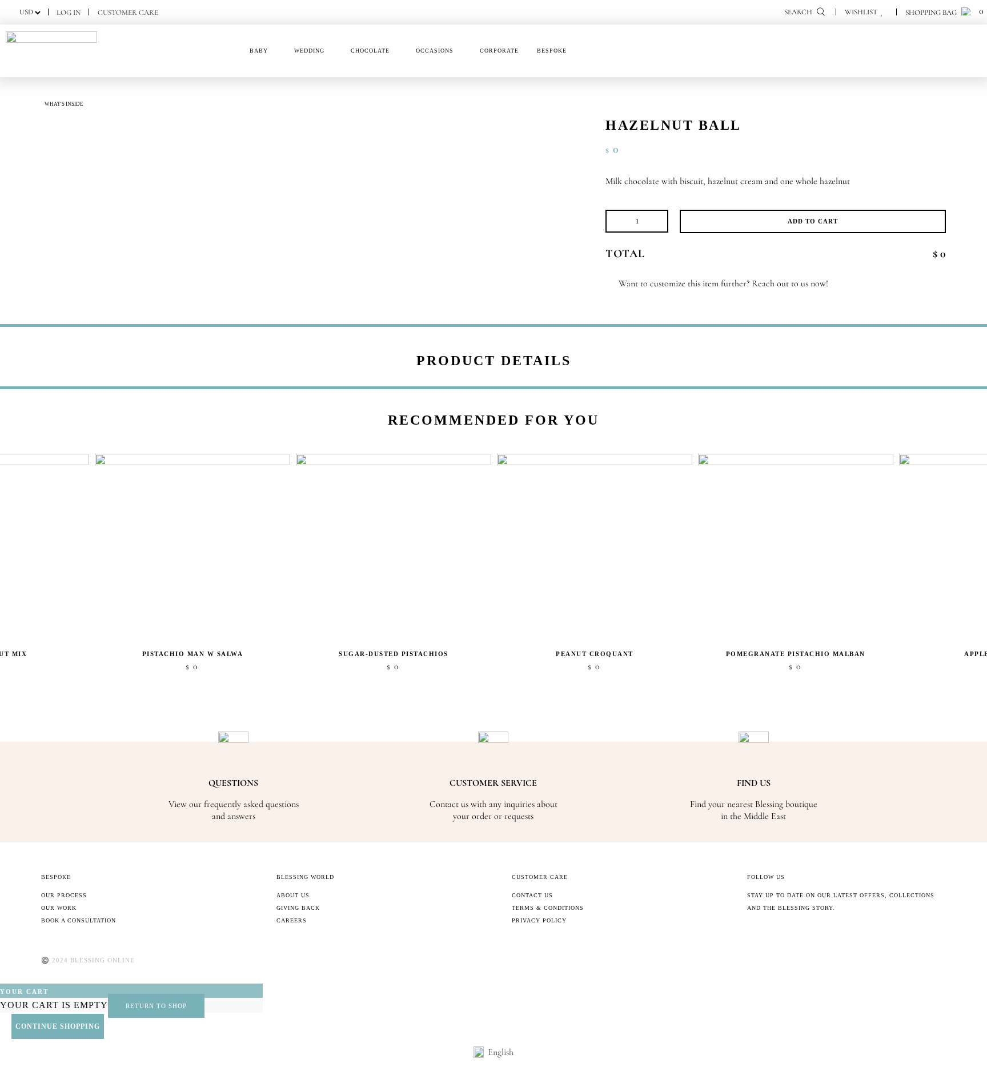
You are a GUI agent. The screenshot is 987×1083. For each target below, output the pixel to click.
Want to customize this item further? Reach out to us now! (723, 283)
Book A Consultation (78, 920)
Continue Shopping (57, 1026)
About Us (293, 895)
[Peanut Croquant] (594, 549)
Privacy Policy (539, 920)
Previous (870, 416)
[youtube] (805, 933)
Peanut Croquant (594, 653)
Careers (291, 920)
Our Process (64, 895)
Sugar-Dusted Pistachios (393, 653)
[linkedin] (823, 933)
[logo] (51, 36)
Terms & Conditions (548, 908)
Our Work (59, 908)
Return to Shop (156, 1005)
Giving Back (298, 908)
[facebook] (750, 933)
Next (891, 416)
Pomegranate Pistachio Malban (795, 653)
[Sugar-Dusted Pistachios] (393, 549)
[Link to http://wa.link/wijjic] (609, 284)
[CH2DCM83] (70, 121)
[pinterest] (787, 933)
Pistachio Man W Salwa (192, 653)
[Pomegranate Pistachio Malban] (795, 549)
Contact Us (532, 895)
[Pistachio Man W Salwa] (192, 549)
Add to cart (813, 221)
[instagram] (768, 933)
